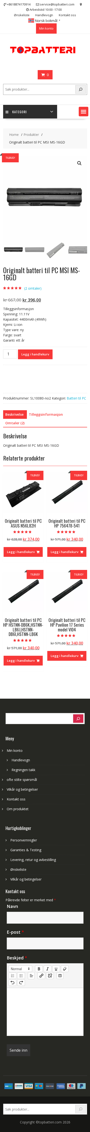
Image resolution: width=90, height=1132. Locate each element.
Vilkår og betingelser (22, 789)
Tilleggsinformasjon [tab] (46, 414)
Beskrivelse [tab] (14, 414)
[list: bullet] (21, 975)
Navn (12, 906)
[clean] (65, 968)
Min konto (46, 28)
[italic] (47, 968)
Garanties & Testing (25, 850)
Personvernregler (23, 840)
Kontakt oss (67, 15)
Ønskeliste (22, 15)
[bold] (39, 968)
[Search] (80, 89)
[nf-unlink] (50, 975)
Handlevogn (44, 15)
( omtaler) (33, 288)
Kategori (19, 111)
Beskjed (17, 958)
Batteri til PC (76, 398)
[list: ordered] (12, 975)
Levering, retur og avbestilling (33, 859)
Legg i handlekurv (35, 354)
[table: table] (60, 975)
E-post (15, 932)
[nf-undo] (12, 982)
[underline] (56, 968)
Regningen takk (23, 770)
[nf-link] (41, 975)
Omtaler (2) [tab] (14, 423)
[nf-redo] (21, 982)
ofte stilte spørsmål (22, 779)
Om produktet (18, 809)
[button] (83, 111)
